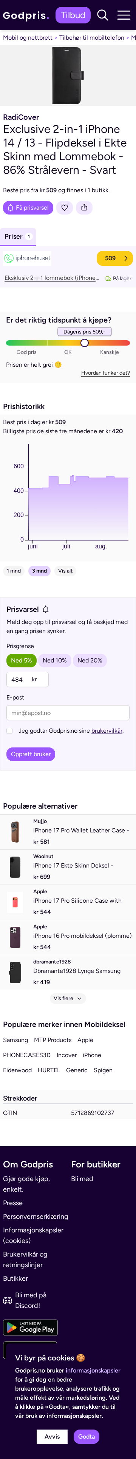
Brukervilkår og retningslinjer (25, 1259)
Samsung (15, 1040)
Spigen (103, 1070)
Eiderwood (17, 1070)
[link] (28, 15)
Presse (13, 1203)
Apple (85, 1040)
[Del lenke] (84, 208)
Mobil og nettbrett (28, 37)
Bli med (82, 1179)
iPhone (92, 1055)
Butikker (15, 1278)
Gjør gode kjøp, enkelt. (26, 1184)
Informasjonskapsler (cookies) (33, 1235)
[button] (103, 15)
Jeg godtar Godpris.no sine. (71, 730)
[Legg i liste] (64, 208)
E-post (15, 697)
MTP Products (52, 1040)
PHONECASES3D (27, 1055)
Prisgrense (20, 646)
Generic (77, 1070)
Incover (67, 1055)
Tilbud (73, 14)
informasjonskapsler (93, 1370)
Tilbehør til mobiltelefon (91, 37)
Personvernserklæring (34, 1216)
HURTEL (49, 1070)
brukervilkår (106, 730)
